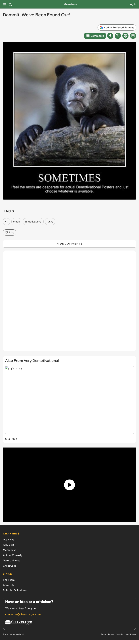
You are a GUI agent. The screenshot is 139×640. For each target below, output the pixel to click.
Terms (103, 634)
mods (16, 221)
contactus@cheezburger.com (23, 614)
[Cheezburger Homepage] (69, 623)
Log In (132, 4)
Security (119, 634)
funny (50, 221)
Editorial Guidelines (15, 590)
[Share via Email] (133, 36)
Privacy (111, 634)
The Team (9, 579)
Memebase (70, 4)
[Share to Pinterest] (125, 36)
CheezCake (9, 565)
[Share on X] (118, 36)
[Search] (10, 4)
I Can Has (8, 539)
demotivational (33, 221)
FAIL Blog (8, 544)
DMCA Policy (130, 634)
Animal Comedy (12, 555)
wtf (6, 221)
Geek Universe (11, 560)
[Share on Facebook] (110, 36)
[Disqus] (69, 303)
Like (11, 232)
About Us (8, 585)
